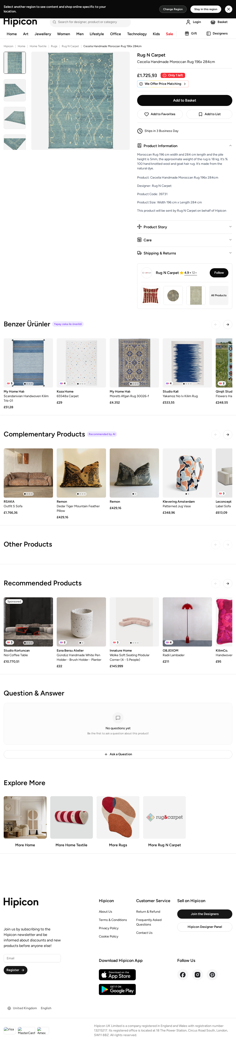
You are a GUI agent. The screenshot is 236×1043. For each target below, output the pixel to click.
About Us (105, 912)
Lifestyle (97, 34)
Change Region (173, 9)
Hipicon (8, 46)
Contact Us (144, 933)
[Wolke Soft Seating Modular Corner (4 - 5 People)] (134, 622)
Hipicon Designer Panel (205, 927)
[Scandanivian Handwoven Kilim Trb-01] (28, 363)
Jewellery (43, 34)
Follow (219, 273)
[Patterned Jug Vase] (187, 473)
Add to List (213, 114)
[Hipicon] (20, 22)
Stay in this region (205, 9)
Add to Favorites (163, 114)
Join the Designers (205, 914)
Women (63, 34)
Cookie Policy (108, 936)
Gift (194, 33)
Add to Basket (184, 100)
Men (80, 34)
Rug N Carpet (70, 46)
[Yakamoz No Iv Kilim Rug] (187, 363)
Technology (137, 34)
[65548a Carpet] (81, 363)
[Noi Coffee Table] (28, 622)
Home (12, 34)
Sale (169, 34)
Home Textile (38, 46)
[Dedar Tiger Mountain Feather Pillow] (81, 473)
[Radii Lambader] (187, 622)
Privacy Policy (108, 928)
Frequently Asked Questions (149, 922)
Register (12, 970)
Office (115, 34)
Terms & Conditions (113, 920)
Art (25, 34)
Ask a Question (121, 754)
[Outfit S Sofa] (28, 473)
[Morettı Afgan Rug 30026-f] (134, 363)
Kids (156, 34)
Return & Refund (148, 912)
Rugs (54, 46)
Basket (223, 22)
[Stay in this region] (228, 9)
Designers (220, 33)
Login (197, 22)
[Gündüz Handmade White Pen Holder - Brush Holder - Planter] (81, 622)
